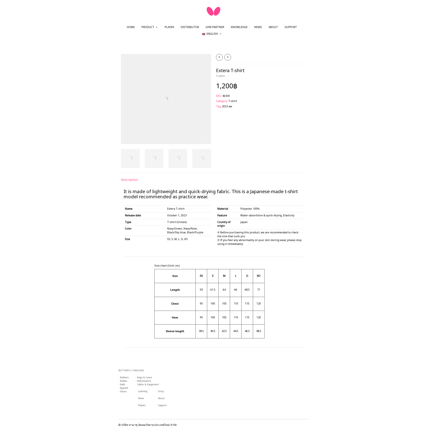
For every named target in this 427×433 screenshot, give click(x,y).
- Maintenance (143, 381)
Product (147, 27)
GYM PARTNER (215, 27)
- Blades (122, 381)
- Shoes (122, 391)
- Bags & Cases (143, 377)
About (273, 27)
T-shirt (220, 76)
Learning (142, 391)
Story (161, 391)
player (169, 27)
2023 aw (227, 106)
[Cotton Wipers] (227, 57)
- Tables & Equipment (147, 384)
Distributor (190, 27)
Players (142, 405)
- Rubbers (123, 377)
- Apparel (123, 388)
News (258, 27)
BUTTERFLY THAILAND (131, 370)
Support (291, 27)
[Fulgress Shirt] (219, 57)
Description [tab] (129, 180)
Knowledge (239, 27)
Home (131, 27)
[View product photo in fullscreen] (205, 138)
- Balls (121, 384)
